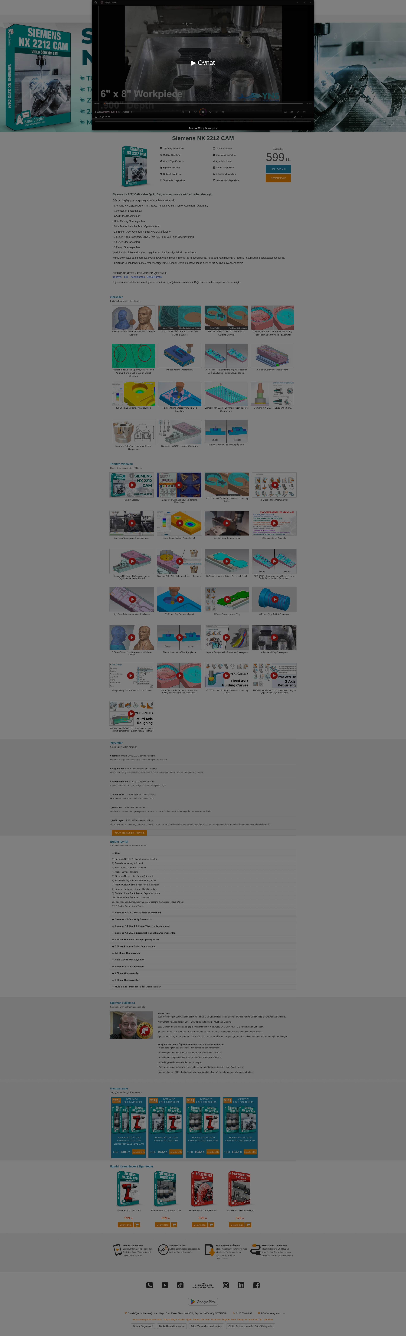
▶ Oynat (203, 62)
